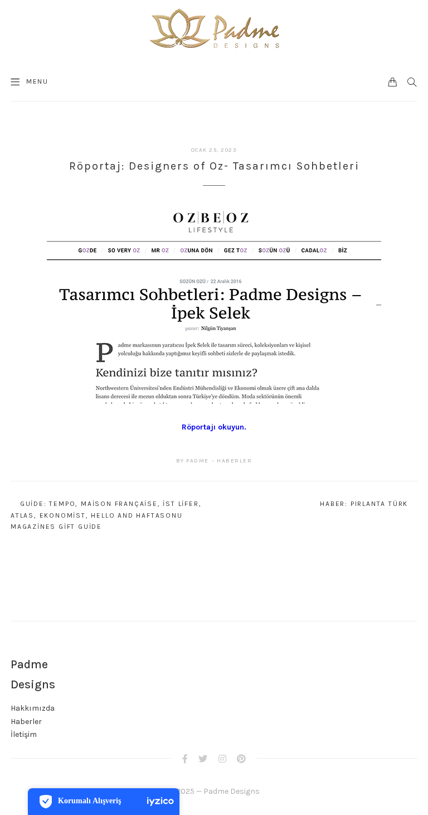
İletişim (24, 734)
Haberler (26, 721)
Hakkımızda (33, 708)
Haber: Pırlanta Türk (364, 504)
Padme (197, 460)
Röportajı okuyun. (214, 427)
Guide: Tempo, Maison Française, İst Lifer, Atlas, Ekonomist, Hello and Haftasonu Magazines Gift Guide (106, 515)
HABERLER (234, 460)
